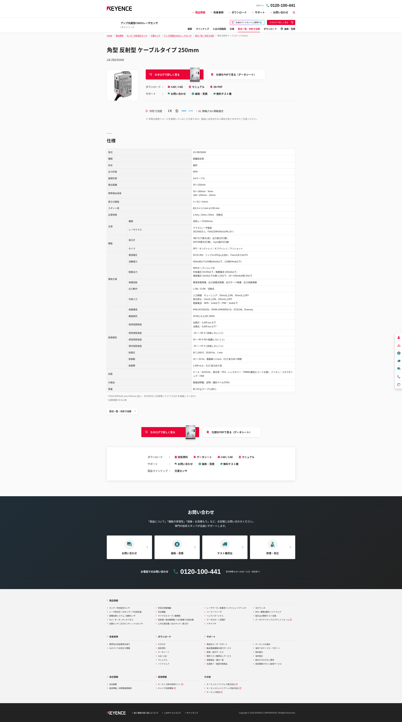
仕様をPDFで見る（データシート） (236, 74)
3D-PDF (217, 87)
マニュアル (198, 87)
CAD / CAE (177, 87)
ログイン (260, 5)
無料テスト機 (223, 94)
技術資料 (183, 457)
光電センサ (181, 471)
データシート (204, 457)
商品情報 (200, 12)
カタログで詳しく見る (167, 74)
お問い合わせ (280, 12)
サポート (260, 12)
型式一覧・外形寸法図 (120, 411)
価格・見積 (201, 94)
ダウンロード (239, 12)
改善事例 (218, 12)
